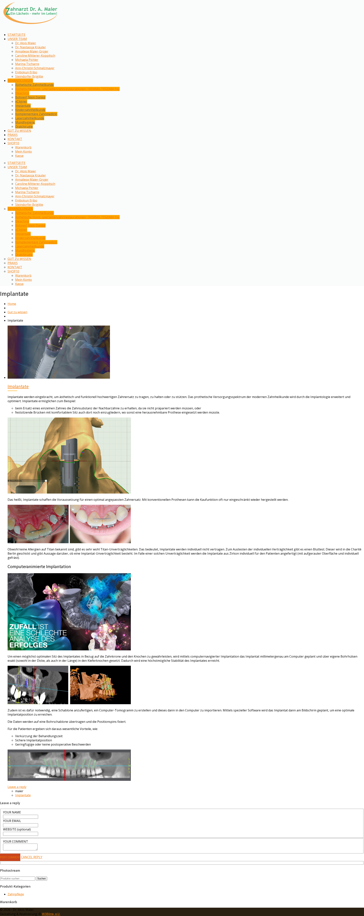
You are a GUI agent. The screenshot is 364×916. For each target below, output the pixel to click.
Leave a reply (17, 787)
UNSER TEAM (17, 39)
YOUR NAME (12, 812)
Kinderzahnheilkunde (30, 110)
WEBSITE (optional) (17, 829)
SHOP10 (13, 143)
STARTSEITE (16, 35)
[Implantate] (59, 377)
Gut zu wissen (17, 312)
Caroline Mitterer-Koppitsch (35, 55)
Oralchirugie (24, 126)
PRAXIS (13, 135)
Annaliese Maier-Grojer (31, 51)
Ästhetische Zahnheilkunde (34, 85)
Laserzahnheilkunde (29, 118)
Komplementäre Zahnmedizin (36, 114)
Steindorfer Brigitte (29, 76)
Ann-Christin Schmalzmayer (34, 68)
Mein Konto (23, 151)
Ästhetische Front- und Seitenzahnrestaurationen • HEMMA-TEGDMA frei (67, 89)
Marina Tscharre (27, 64)
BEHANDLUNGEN (20, 80)
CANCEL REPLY (31, 857)
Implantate (23, 106)
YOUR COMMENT (15, 841)
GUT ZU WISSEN (19, 131)
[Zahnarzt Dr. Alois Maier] (30, 26)
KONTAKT (15, 139)
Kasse (19, 156)
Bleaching (22, 93)
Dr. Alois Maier (25, 43)
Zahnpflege (16, 894)
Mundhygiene (25, 122)
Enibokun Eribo (26, 72)
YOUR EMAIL (12, 821)
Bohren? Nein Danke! (30, 97)
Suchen (41, 878)
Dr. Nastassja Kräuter (30, 47)
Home (12, 304)
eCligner (21, 101)
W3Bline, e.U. (51, 914)
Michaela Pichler (26, 60)
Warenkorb (23, 147)
